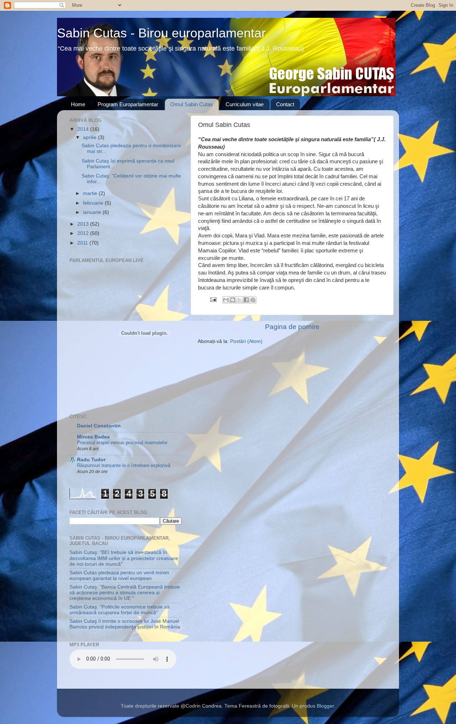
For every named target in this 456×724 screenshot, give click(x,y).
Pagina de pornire (292, 326)
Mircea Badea (93, 437)
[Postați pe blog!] (232, 299)
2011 (83, 243)
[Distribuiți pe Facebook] (246, 299)
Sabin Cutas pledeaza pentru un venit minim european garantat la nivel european (119, 575)
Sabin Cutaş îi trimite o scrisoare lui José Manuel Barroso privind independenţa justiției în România (124, 624)
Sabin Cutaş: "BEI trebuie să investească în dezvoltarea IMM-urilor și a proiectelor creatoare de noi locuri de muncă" (123, 558)
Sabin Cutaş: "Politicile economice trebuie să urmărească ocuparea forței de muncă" (119, 609)
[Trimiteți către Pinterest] (252, 299)
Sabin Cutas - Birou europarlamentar (161, 33)
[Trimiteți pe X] (239, 299)
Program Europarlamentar (128, 104)
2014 (83, 129)
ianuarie (93, 212)
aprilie (90, 137)
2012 (83, 233)
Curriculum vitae (245, 104)
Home (78, 104)
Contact (285, 104)
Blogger (325, 706)
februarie (94, 203)
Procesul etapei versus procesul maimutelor (122, 442)
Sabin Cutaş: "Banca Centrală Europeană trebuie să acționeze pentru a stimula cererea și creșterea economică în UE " (124, 592)
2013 (83, 224)
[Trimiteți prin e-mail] (225, 299)
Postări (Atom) (246, 341)
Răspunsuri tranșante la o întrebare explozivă (123, 465)
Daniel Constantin (99, 425)
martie (91, 193)
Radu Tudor (91, 459)
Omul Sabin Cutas (191, 104)
